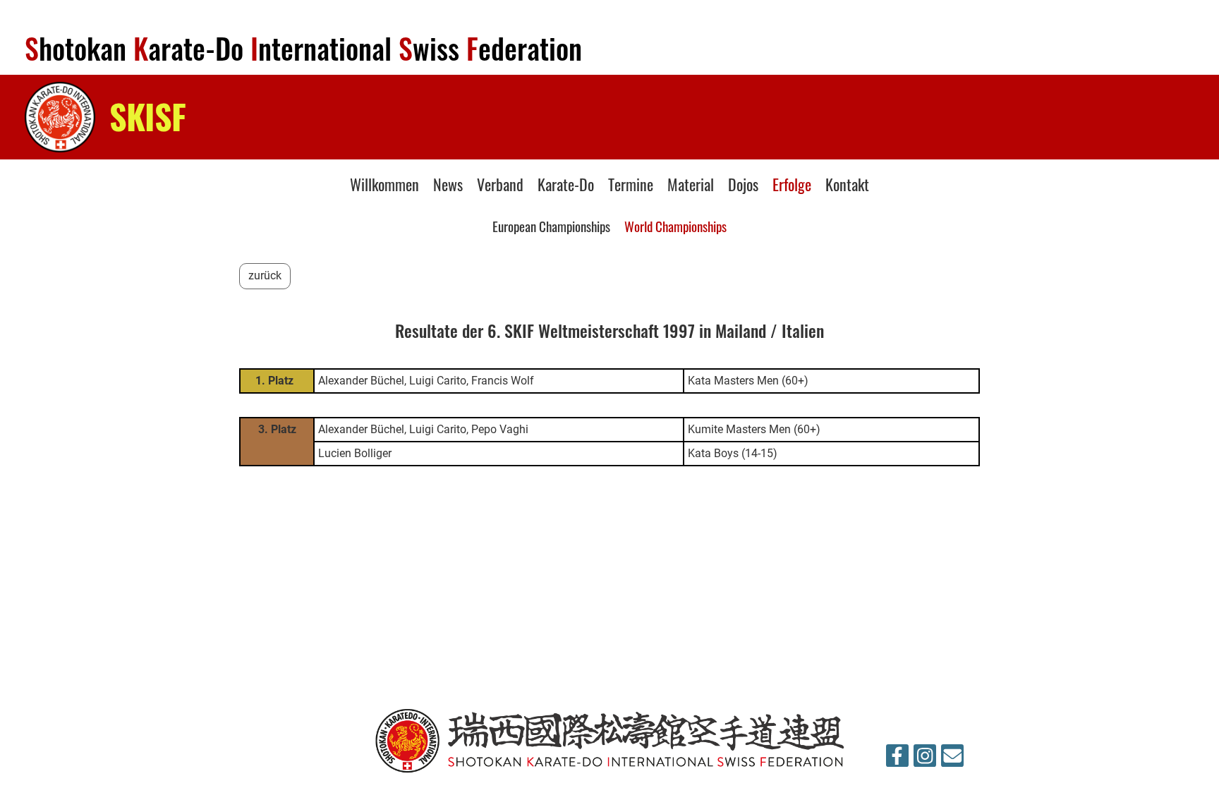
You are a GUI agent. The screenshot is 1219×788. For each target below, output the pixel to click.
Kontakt (847, 184)
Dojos (743, 184)
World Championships (675, 226)
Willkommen (384, 184)
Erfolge (791, 184)
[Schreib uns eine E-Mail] (952, 759)
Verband (500, 184)
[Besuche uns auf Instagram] (925, 759)
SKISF (147, 116)
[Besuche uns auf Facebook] (897, 759)
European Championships (551, 226)
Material (690, 184)
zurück (264, 275)
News (448, 184)
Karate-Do (566, 184)
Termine (630, 184)
